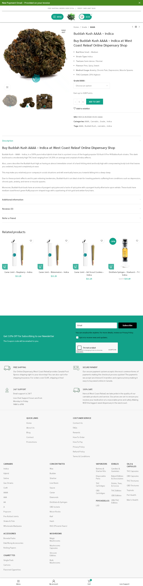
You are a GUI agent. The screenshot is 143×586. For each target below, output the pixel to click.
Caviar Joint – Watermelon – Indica (54, 272)
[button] (5, 59)
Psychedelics (102, 500)
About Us (30, 427)
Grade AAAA (79, 80)
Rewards (76, 432)
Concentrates (57, 463)
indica (109, 126)
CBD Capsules (133, 476)
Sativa (6, 478)
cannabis (101, 126)
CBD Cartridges (100, 491)
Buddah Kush (90, 126)
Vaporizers (101, 463)
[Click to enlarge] (7, 87)
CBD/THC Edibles (115, 501)
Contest (30, 437)
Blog (28, 432)
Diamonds (54, 497)
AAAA (92, 27)
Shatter (53, 478)
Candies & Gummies (115, 469)
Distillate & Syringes (58, 502)
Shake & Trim (9, 521)
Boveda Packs (9, 538)
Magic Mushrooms (55, 539)
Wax (51, 468)
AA (4, 502)
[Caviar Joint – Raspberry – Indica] (18, 253)
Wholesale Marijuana (12, 526)
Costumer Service (82, 418)
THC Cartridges (100, 484)
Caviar (52, 492)
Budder (53, 473)
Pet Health (131, 495)
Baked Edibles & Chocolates (117, 477)
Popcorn (7, 511)
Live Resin (54, 483)
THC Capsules (133, 471)
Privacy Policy (78, 446)
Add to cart (94, 101)
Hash (52, 521)
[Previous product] (132, 27)
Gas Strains (8, 483)
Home (76, 27)
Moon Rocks (55, 511)
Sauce (52, 487)
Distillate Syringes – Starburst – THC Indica (124, 273)
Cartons (6, 565)
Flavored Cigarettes (12, 569)
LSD (97, 505)
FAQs (75, 427)
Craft (5, 487)
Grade (84, 27)
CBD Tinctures (133, 485)
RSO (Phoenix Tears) (58, 526)
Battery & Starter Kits (101, 469)
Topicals (130, 490)
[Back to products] (136, 27)
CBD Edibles (116, 495)
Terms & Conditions (81, 456)
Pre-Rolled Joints (11, 516)
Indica (109, 121)
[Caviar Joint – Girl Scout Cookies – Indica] (89, 253)
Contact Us (78, 423)
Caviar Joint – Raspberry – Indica (18, 272)
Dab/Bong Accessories (13, 543)
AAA (5, 497)
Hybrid (6, 473)
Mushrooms (56, 533)
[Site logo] (71, 16)
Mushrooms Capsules (55, 546)
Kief (51, 516)
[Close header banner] (139, 3)
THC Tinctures (133, 480)
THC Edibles (116, 490)
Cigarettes (9, 555)
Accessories (9, 533)
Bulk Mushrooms (55, 561)
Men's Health (132, 499)
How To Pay (78, 442)
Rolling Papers (9, 547)
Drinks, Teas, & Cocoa (116, 484)
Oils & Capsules (131, 465)
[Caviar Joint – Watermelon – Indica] (54, 253)
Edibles (115, 463)
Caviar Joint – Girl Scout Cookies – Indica (89, 273)
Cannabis (94, 121)
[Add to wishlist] (30, 240)
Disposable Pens (101, 477)
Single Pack (8, 560)
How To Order (79, 437)
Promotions (31, 442)
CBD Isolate (55, 506)
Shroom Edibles (53, 554)
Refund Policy (79, 451)
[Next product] (139, 27)
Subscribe (127, 325)
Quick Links (32, 418)
